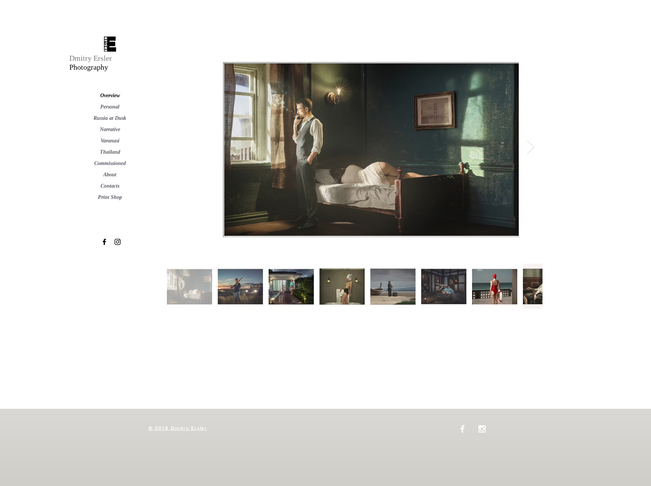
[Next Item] (530, 147)
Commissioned (110, 163)
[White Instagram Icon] (482, 429)
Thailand (110, 152)
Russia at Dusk (109, 118)
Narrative (110, 129)
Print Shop (110, 197)
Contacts (110, 186)
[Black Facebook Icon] (104, 242)
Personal (109, 107)
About (109, 174)
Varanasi (110, 141)
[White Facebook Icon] (462, 429)
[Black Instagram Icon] (117, 242)
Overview (110, 95)
